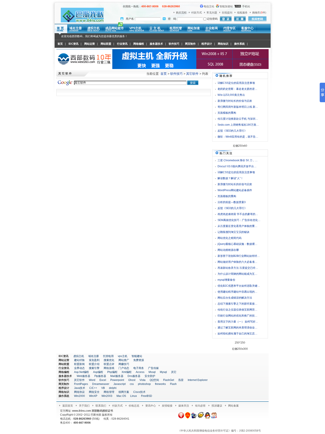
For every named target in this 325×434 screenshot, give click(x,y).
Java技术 (79, 388)
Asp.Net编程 (81, 372)
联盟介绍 (94, 364)
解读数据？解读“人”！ (230, 178)
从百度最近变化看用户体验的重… (237, 226)
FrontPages (81, 384)
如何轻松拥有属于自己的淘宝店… (237, 333)
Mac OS (121, 396)
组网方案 (124, 392)
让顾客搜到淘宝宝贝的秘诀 (233, 232)
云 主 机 (156, 29)
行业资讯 (122, 43)
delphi (113, 388)
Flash (173, 384)
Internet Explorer (198, 380)
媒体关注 (183, 405)
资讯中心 (150, 405)
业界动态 (79, 368)
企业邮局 (211, 29)
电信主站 (209, 6)
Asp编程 (98, 372)
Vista (142, 380)
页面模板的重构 (227, 112)
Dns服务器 (134, 376)
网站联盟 (106, 43)
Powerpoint (117, 380)
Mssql (152, 372)
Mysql (163, 372)
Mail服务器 (116, 376)
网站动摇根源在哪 (228, 250)
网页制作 (190, 43)
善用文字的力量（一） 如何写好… (238, 321)
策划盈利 (94, 360)
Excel (102, 380)
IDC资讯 (73, 43)
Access (140, 372)
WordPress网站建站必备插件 (235, 190)
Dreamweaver (100, 384)
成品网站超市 (114, 29)
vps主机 (122, 356)
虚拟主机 (93, 29)
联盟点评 (109, 364)
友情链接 (167, 405)
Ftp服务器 (100, 376)
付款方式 (196, 12)
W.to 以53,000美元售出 (231, 94)
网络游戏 (109, 368)
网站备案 (233, 405)
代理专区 (229, 29)
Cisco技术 (139, 392)
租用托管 (176, 29)
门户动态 (124, 368)
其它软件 (192, 73)
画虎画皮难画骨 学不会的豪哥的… (238, 214)
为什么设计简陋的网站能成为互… (237, 273)
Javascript (119, 384)
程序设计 (206, 43)
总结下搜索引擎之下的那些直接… (237, 303)
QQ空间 (154, 380)
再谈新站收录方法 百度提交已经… (238, 267)
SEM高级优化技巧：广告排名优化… (239, 220)
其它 (173, 372)
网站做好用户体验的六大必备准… (237, 261)
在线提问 (227, 12)
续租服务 (242, 12)
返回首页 (67, 405)
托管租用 (108, 356)
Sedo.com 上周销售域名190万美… (238, 124)
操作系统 (239, 43)
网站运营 (89, 43)
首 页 (60, 29)
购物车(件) (259, 12)
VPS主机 (136, 29)
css (132, 384)
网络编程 (138, 43)
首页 (60, 43)
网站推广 (124, 360)
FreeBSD (146, 396)
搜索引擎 (94, 368)
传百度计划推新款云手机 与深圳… (238, 118)
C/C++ (93, 388)
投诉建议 (217, 405)
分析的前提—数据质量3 (232, 202)
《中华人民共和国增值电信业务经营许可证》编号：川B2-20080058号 (219, 430)
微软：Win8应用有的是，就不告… (238, 136)
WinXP (93, 396)
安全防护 (150, 376)
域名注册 (75, 29)
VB (103, 388)
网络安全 (94, 392)
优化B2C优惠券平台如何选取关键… (239, 285)
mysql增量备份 (226, 279)
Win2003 (106, 396)
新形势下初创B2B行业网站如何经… (239, 255)
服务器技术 (156, 43)
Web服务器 (83, 376)
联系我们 (101, 405)
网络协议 (79, 392)
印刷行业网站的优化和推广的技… (237, 315)
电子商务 (138, 368)
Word (92, 380)
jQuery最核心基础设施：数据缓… (237, 244)
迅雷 (181, 380)
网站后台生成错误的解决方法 (235, 297)
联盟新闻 (79, 364)
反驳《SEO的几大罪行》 (232, 130)
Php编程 (112, 372)
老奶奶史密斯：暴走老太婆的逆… (237, 88)
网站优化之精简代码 (229, 238)
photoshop (144, 384)
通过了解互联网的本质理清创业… (237, 327)
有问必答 (200, 405)
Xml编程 (127, 372)
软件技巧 (174, 43)
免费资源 (138, 360)
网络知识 (223, 43)
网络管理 (109, 392)
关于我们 (84, 405)
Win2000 (79, 396)
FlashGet (168, 380)
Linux (133, 396)
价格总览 (134, 405)
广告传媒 (153, 368)
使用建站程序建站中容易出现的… (237, 291)
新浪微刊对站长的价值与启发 (235, 100)
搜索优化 (109, 360)
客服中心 (247, 29)
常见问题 (211, 12)
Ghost (131, 380)
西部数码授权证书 (102, 410)
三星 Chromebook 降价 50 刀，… (238, 160)
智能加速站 (226, 6)
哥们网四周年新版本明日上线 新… (238, 106)
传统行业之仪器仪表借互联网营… (237, 309)
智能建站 (137, 356)
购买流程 (181, 12)
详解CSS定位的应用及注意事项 (236, 82)
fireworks (160, 384)
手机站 (246, 6)
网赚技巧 (124, 364)
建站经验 (79, 360)
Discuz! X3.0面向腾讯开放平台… (237, 166)
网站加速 (193, 29)
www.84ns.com (81, 410)
